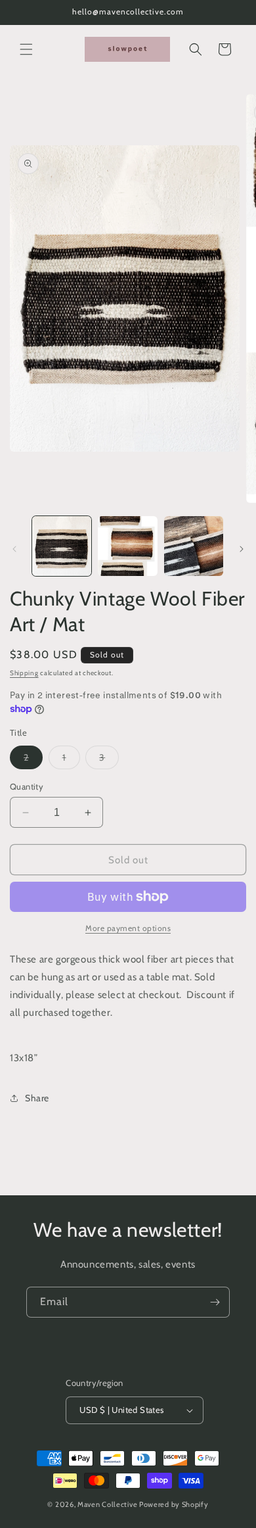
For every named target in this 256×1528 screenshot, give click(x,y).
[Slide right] (241, 549)
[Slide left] (14, 549)
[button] (26, 49)
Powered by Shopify (174, 1504)
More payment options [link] (128, 928)
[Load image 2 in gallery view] (127, 545)
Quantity (26, 786)
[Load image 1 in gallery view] (61, 545)
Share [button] (37, 1098)
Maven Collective (107, 1504)
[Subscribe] (214, 1302)
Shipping (24, 673)
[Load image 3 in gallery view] (193, 545)
